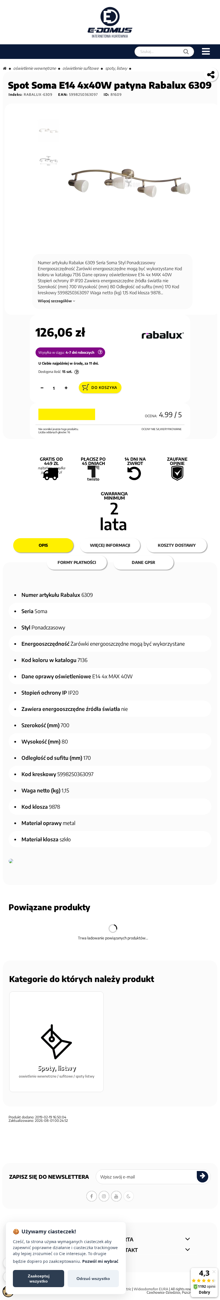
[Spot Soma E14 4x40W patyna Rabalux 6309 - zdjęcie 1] (49, 130)
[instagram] (104, 1196)
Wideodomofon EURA (151, 1289)
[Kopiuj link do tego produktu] (211, 74)
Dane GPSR (143, 562)
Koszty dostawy (177, 545)
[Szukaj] (186, 51)
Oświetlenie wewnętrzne (34, 68)
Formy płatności (77, 562)
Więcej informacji (110, 545)
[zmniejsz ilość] (42, 388)
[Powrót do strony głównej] (5, 68)
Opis (43, 545)
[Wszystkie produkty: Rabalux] (162, 335)
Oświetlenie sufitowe (80, 68)
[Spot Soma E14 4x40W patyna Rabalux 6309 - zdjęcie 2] (49, 160)
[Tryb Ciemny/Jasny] (128, 1196)
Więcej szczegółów (55, 301)
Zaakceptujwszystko (39, 1278)
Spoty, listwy (116, 68)
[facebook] (92, 1196)
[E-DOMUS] (110, 22)
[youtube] (116, 1196)
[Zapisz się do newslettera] (202, 1176)
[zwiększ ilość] (66, 388)
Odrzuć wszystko (93, 1278)
